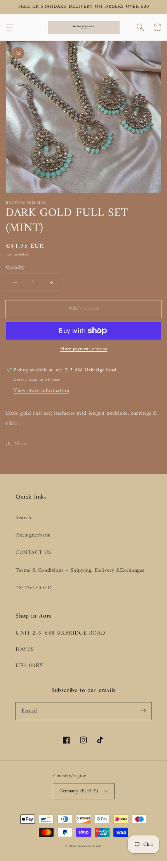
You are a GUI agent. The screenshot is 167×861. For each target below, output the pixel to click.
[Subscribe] (142, 711)
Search (23, 518)
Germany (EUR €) (78, 791)
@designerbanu (33, 535)
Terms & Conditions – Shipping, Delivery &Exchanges (80, 570)
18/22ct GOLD (34, 588)
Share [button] (21, 444)
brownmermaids (90, 846)
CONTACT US (33, 552)
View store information (41, 390)
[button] (9, 27)
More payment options (83, 349)
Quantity (15, 267)
